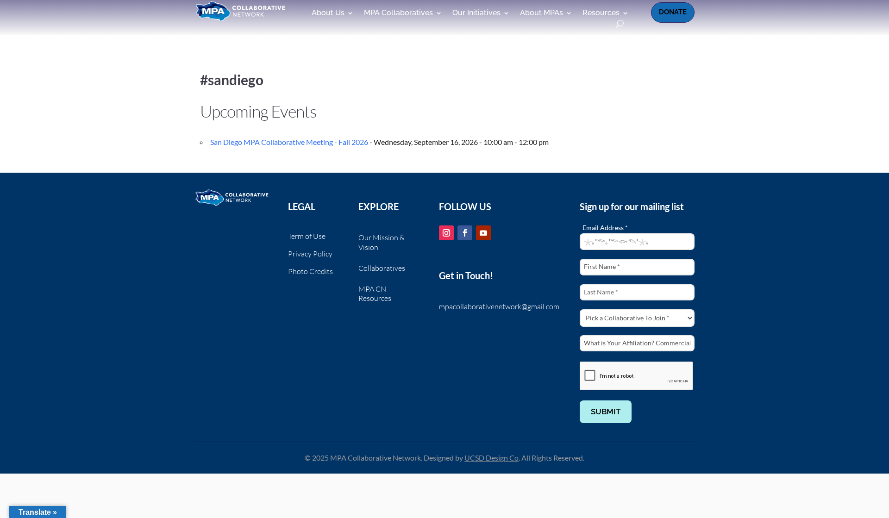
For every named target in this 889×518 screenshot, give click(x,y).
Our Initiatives (476, 13)
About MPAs (541, 13)
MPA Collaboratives (398, 13)
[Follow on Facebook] (464, 232)
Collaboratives (381, 268)
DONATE (673, 12)
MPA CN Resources (374, 293)
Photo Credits (310, 272)
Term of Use (307, 237)
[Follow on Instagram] (446, 232)
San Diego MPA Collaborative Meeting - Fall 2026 (289, 141)
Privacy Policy (310, 254)
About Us (328, 13)
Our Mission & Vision (381, 242)
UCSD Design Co (491, 457)
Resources (601, 13)
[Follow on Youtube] (483, 232)
